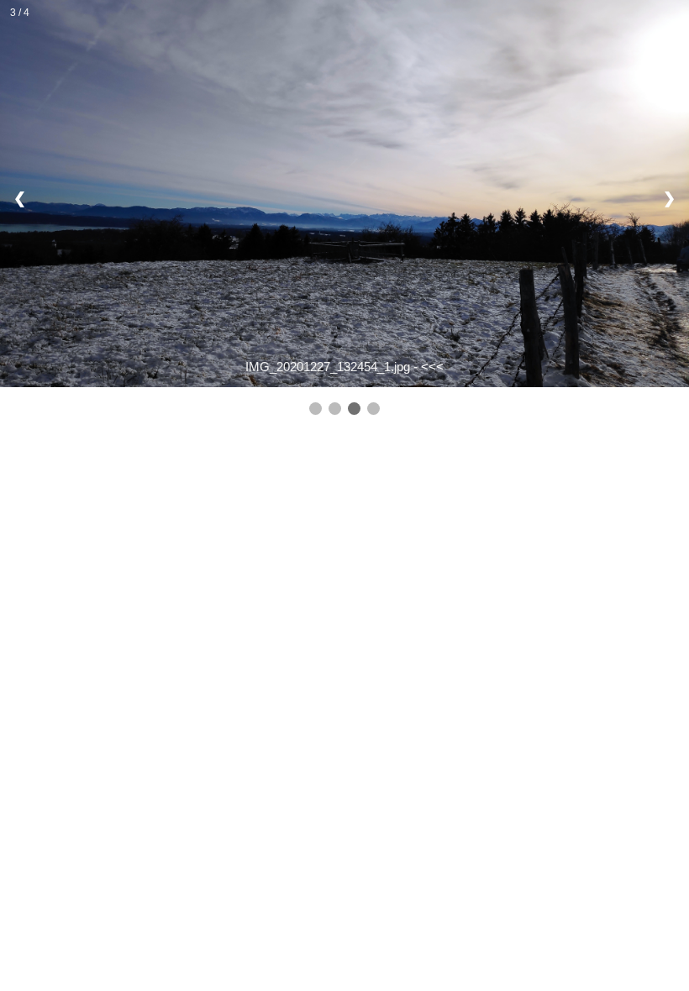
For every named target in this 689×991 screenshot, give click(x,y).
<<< (432, 366)
